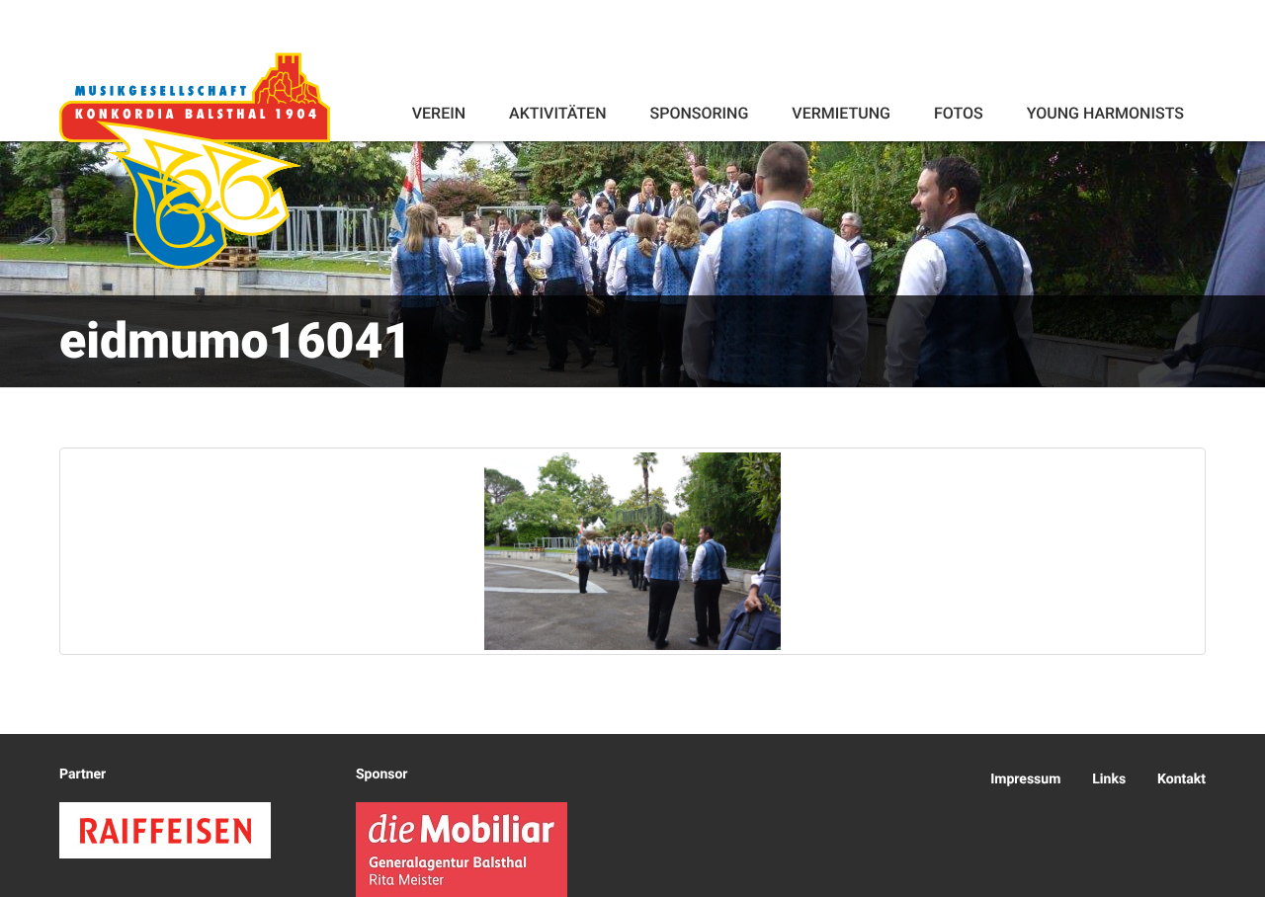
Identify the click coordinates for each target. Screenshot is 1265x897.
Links (1109, 779)
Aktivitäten (557, 113)
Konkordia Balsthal (194, 160)
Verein (438, 113)
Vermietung (841, 113)
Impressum (1025, 779)
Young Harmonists (1105, 113)
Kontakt (1181, 779)
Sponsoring (698, 113)
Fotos (958, 113)
